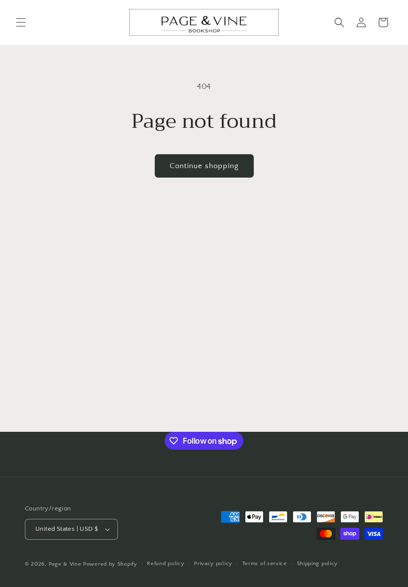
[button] (21, 22)
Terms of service (264, 564)
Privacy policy (213, 564)
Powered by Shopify (110, 564)
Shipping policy (317, 564)
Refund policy (165, 564)
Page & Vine (65, 564)
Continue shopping (204, 166)
